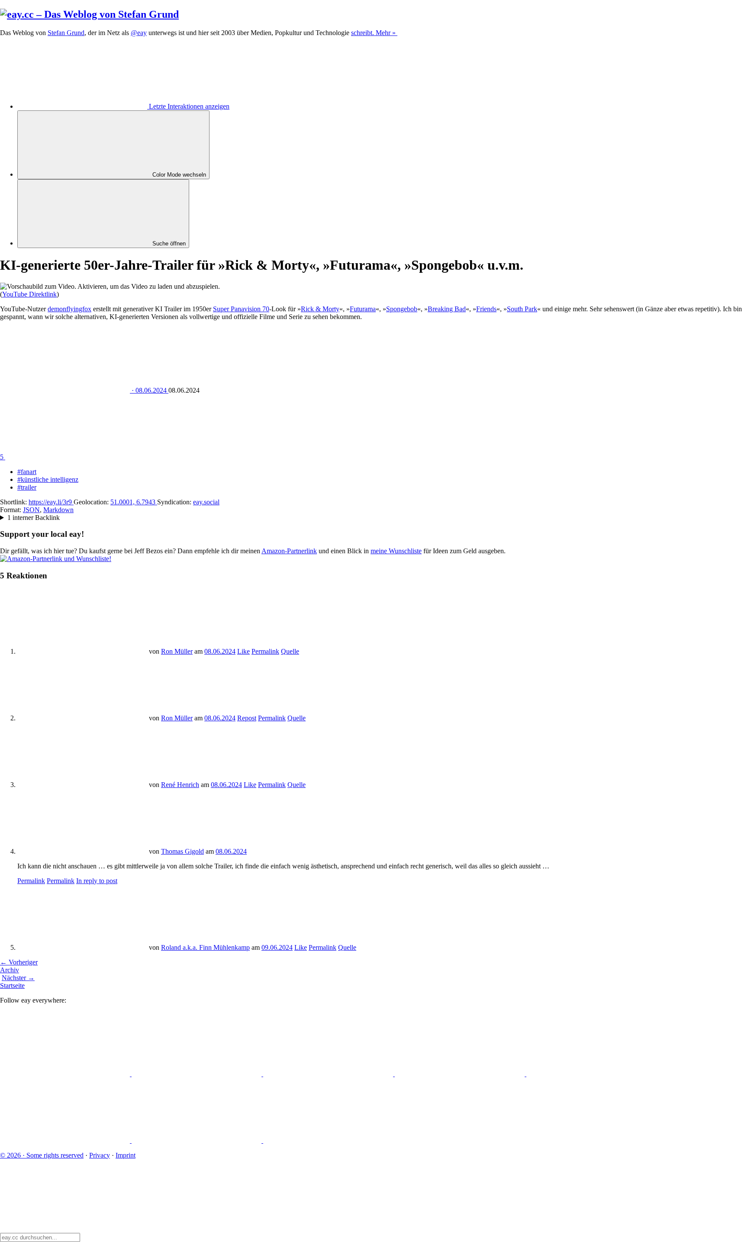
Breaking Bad (447, 309)
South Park (522, 309)
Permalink (265, 651)
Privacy (99, 1155)
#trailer (26, 487)
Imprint (125, 1155)
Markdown (58, 509)
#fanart (26, 471)
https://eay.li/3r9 (51, 502)
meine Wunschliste (396, 551)
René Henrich (180, 784)
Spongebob (401, 309)
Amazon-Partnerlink (289, 551)
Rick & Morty (320, 309)
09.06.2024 (277, 947)
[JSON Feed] (197, 1140)
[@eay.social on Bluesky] (197, 1073)
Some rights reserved (42, 1155)
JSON (31, 509)
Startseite (12, 985)
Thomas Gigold (182, 851)
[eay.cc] (89, 14)
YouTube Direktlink (29, 294)
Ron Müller (177, 651)
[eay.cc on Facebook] (66, 1140)
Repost (246, 718)
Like (243, 651)
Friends (486, 309)
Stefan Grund (66, 32)
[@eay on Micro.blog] (329, 1073)
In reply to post (96, 880)
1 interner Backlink (33, 517)
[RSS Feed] (328, 1140)
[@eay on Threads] (460, 1073)
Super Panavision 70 (241, 309)
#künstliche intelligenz (47, 479)
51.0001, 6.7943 (133, 502)
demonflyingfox (69, 309)
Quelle (290, 651)
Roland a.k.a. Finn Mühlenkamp (205, 947)
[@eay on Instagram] (591, 1073)
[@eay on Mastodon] (66, 1073)
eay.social (206, 502)
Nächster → (18, 977)
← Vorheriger (19, 962)
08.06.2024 (219, 651)
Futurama (363, 309)
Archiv (9, 970)
